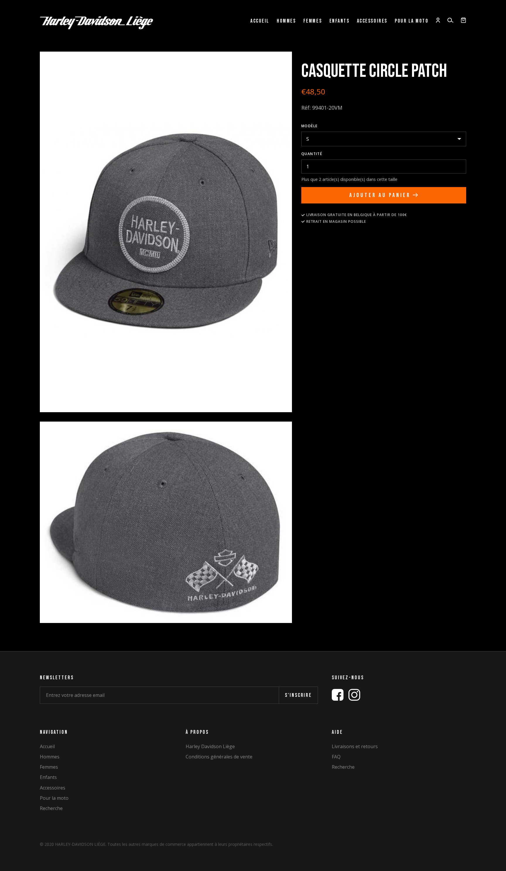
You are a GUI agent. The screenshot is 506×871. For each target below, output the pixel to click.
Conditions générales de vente (219, 757)
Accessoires (372, 21)
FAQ (336, 757)
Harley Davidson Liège (210, 746)
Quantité (311, 153)
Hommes (286, 21)
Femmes (312, 21)
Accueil (259, 21)
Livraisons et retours (355, 746)
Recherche (51, 808)
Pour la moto (411, 21)
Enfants (339, 21)
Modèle (309, 125)
